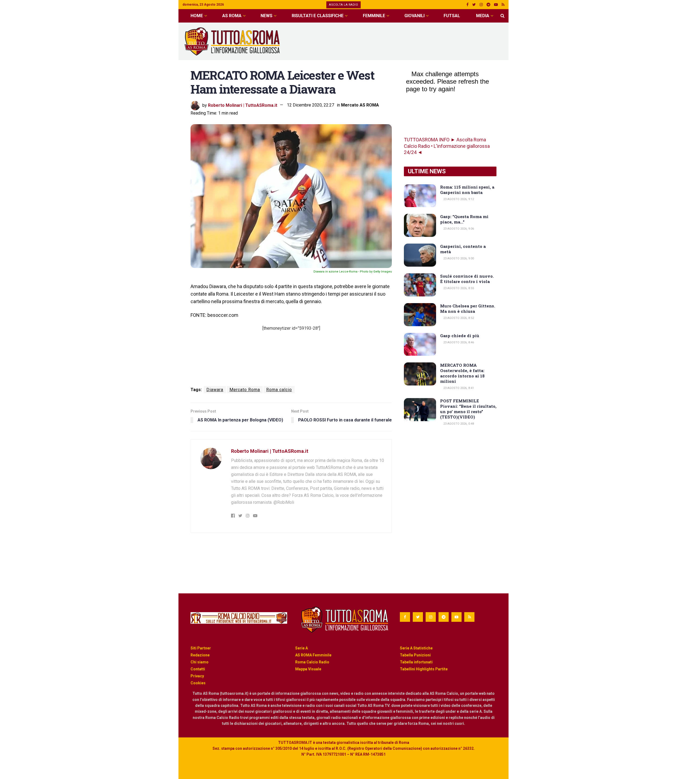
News (266, 15)
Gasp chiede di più (459, 335)
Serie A (301, 648)
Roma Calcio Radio (312, 662)
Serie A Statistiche (416, 648)
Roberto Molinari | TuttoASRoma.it (242, 105)
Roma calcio (279, 389)
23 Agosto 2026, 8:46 (458, 342)
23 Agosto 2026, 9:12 (458, 199)
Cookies (198, 683)
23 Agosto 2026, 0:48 (458, 423)
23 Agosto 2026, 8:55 (458, 288)
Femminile (374, 15)
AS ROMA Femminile (313, 655)
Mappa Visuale (308, 669)
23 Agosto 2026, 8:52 (458, 318)
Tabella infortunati (416, 662)
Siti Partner (201, 648)
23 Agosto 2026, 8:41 (458, 388)
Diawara (214, 389)
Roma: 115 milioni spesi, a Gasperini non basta (467, 189)
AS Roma (232, 15)
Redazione (200, 655)
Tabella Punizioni (415, 655)
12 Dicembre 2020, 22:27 (310, 105)
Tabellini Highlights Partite (424, 669)
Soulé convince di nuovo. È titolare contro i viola (467, 278)
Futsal (452, 15)
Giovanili (414, 15)
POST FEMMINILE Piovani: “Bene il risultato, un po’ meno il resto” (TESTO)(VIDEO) (468, 409)
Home (197, 15)
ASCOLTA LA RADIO (343, 4)
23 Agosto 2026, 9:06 (458, 228)
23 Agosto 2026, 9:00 (458, 258)
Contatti (198, 669)
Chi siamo (200, 662)
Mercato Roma (244, 389)
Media (482, 15)
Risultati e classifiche (318, 15)
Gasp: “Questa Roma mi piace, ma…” (464, 219)
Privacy (197, 676)
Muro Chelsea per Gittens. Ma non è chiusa (467, 308)
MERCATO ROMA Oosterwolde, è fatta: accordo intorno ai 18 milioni (462, 373)
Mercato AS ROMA (360, 105)
